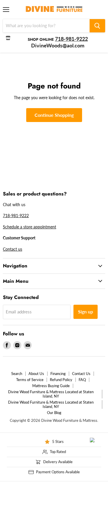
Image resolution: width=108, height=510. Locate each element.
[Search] (97, 25)
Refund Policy (61, 379)
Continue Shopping (54, 115)
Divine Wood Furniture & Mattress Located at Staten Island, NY (51, 393)
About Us (36, 373)
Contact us (12, 249)
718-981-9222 (16, 215)
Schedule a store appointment (29, 226)
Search (16, 373)
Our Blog (54, 412)
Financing (58, 373)
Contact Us (81, 373)
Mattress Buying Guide (51, 385)
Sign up (85, 311)
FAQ (82, 379)
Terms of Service (29, 379)
